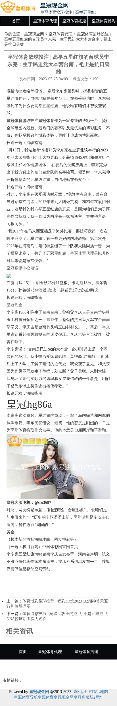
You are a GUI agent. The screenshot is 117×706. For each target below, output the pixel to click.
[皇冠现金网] (17, 8)
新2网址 (96, 697)
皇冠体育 (46, 697)
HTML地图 (98, 692)
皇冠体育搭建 (74, 21)
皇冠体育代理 (45, 21)
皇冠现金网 (34, 34)
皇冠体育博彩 (104, 21)
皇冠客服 (81, 697)
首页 (16, 21)
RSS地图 (79, 692)
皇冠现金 (14, 305)
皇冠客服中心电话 (22, 268)
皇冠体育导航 (26, 697)
